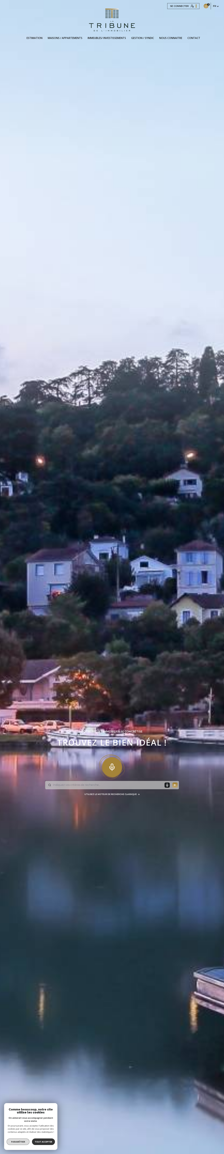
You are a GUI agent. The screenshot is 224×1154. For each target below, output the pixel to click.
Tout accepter (43, 1141)
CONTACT (193, 38)
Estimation (34, 38)
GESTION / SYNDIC (142, 38)
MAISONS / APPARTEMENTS (65, 38)
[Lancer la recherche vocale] (112, 766)
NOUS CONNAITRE (170, 38)
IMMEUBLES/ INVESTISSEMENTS (107, 38)
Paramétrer (18, 1141)
